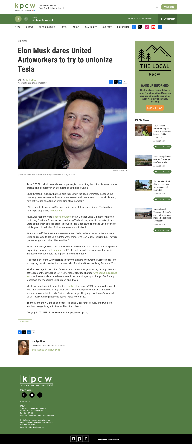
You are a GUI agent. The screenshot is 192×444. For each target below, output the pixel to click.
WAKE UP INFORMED (155, 85)
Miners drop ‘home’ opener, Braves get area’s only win (162, 159)
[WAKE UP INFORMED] (154, 60)
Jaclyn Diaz (31, 80)
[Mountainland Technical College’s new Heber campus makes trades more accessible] (143, 213)
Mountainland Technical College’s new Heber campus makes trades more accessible (162, 215)
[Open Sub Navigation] (23, 27)
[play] (18, 18)
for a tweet (71, 286)
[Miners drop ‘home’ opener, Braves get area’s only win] (143, 160)
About (76, 27)
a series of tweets (62, 216)
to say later (56, 250)
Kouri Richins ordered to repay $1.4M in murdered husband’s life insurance (162, 131)
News (18, 27)
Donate (170, 6)
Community (91, 27)
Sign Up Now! (154, 107)
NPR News (22, 40)
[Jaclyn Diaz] (23, 347)
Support (107, 27)
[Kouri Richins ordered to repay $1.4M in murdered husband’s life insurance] (143, 130)
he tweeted (56, 210)
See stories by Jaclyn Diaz (46, 349)
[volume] (26, 19)
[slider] (30, 18)
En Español (123, 27)
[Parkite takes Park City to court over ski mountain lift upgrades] (143, 185)
